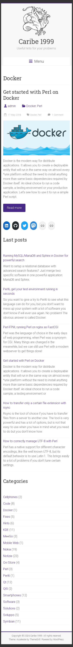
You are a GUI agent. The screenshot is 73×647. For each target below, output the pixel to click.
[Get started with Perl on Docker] (36, 122)
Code (6, 503)
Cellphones (10, 497)
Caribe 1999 (36, 41)
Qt (4, 582)
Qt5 (5, 588)
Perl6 (6, 575)
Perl (39, 106)
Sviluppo (8, 615)
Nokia (7, 549)
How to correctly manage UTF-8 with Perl (30, 441)
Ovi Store (9, 562)
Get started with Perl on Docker (30, 95)
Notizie (7, 556)
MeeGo (8, 536)
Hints (6, 523)
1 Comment (57, 115)
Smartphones (12, 595)
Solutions (9, 608)
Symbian (9, 621)
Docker (31, 106)
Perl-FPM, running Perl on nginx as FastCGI (30, 327)
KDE (6, 530)
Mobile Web (11, 543)
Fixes (6, 516)
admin (12, 106)
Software (9, 602)
